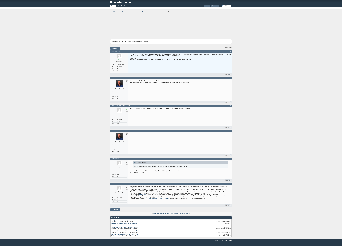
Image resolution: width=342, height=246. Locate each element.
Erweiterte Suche (226, 7)
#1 (230, 51)
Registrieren (215, 5)
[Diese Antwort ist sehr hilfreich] (127, 80)
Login (207, 5)
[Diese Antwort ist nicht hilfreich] (127, 84)
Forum (113, 5)
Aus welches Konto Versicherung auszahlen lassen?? (177, 213)
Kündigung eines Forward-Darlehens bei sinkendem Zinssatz (125, 231)
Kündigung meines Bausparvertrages (120, 220)
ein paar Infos (142, 194)
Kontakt (230, 240)
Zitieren (228, 74)
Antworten (115, 48)
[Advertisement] (171, 25)
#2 (230, 78)
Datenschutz (224, 240)
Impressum (217, 240)
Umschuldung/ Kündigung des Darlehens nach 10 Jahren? (125, 227)
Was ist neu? (121, 5)
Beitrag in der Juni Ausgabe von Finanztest (159, 198)
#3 (230, 105)
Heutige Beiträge (113, 8)
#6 (230, 183)
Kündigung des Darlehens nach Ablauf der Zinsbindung (124, 223)
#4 (230, 130)
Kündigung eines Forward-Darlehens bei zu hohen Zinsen (124, 234)
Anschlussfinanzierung (158, 213)
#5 (230, 158)
